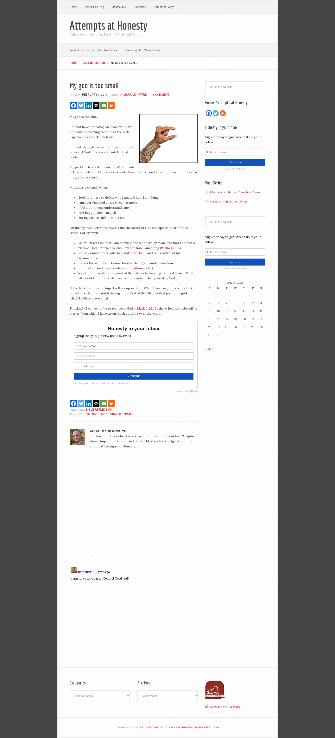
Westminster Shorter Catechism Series (235, 192)
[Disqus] (134, 513)
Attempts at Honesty (108, 25)
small (129, 414)
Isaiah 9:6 (135, 263)
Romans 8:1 (143, 268)
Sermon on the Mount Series (229, 201)
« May (209, 349)
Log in (215, 727)
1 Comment (161, 94)
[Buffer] (96, 105)
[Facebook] (73, 105)
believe (92, 414)
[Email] (103, 105)
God (104, 414)
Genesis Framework (180, 727)
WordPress (202, 727)
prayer (115, 414)
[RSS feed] (223, 113)
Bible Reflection (99, 409)
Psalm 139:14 (170, 248)
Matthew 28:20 (134, 253)
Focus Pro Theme (151, 727)
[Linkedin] (88, 105)
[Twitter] (81, 105)
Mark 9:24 (144, 308)
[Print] (111, 105)
